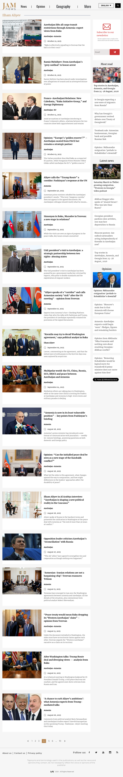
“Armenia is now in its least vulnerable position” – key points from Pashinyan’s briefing (65, 415)
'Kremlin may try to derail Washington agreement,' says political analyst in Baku (66, 336)
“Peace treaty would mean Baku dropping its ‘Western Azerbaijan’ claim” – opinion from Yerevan (66, 617)
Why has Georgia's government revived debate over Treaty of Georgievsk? (105, 117)
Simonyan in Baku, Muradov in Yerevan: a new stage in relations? (65, 218)
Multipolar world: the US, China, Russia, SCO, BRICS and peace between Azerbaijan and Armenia (65, 373)
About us (7, 753)
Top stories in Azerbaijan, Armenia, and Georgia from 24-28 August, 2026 (106, 88)
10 (60, 741)
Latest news (107, 160)
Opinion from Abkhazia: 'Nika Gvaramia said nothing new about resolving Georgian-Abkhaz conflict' (106, 344)
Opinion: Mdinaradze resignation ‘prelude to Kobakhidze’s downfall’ (106, 150)
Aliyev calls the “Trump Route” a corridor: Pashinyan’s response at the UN (65, 179)
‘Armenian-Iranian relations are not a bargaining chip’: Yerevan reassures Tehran (64, 575)
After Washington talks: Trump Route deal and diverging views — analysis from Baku (66, 659)
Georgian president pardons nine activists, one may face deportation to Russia (105, 220)
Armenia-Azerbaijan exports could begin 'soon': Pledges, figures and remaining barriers (106, 325)
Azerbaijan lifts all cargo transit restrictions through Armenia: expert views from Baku (63, 27)
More (87, 6)
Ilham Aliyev (49, 343)
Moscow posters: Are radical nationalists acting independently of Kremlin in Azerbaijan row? (106, 239)
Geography (63, 6)
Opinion (40, 6)
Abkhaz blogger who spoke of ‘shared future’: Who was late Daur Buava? (106, 203)
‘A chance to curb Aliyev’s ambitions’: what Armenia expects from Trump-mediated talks (64, 701)
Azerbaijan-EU (50, 110)
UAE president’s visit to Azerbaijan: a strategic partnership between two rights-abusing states (63, 253)
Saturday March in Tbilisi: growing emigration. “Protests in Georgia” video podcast (106, 186)
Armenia (47, 186)
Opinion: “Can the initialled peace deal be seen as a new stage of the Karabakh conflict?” (66, 457)
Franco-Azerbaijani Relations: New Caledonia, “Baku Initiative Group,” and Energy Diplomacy (65, 101)
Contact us (19, 753)
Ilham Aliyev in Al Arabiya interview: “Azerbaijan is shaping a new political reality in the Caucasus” (64, 499)
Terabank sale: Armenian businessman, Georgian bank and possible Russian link (107, 134)
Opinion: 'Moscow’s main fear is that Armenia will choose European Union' (104, 308)
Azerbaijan (48, 70)
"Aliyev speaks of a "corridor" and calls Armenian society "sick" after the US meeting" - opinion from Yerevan (64, 295)
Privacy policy (35, 753)
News (24, 6)
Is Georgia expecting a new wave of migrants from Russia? (105, 102)
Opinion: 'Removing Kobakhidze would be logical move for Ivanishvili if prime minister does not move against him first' (106, 365)
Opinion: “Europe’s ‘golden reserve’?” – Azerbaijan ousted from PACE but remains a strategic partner (65, 141)
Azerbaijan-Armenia (52, 36)
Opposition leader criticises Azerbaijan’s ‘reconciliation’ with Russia (65, 540)
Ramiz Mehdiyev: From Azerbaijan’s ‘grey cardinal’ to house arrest (63, 63)
